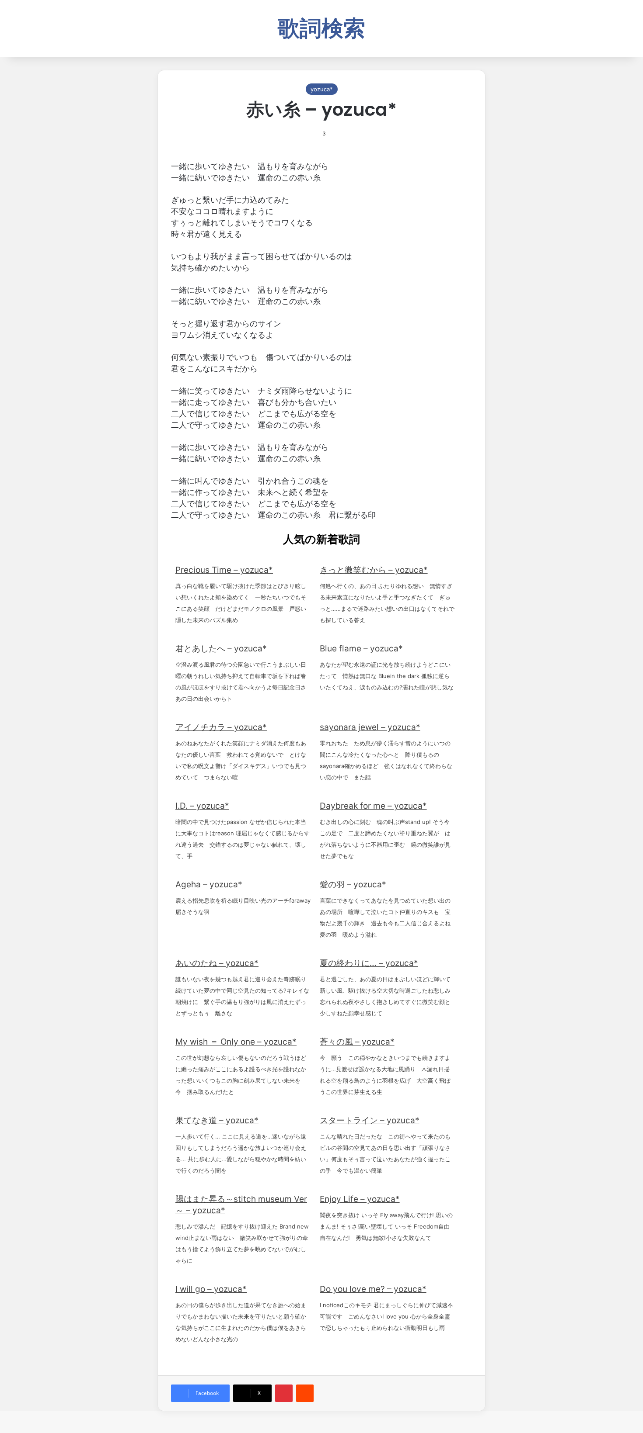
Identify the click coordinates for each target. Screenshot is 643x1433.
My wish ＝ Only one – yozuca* (236, 1042)
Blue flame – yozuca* (361, 649)
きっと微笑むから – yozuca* (374, 570)
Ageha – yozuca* (208, 884)
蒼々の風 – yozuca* (357, 1042)
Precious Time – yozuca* (224, 570)
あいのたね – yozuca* (217, 963)
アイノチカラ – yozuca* (221, 727)
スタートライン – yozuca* (369, 1120)
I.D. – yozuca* (202, 806)
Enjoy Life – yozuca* (360, 1199)
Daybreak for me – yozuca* (373, 806)
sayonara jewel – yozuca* (370, 727)
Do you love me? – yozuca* (373, 1289)
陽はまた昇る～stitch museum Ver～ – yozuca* (241, 1204)
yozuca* (322, 89)
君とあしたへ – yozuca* (221, 649)
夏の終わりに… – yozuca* (369, 963)
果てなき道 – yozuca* (217, 1120)
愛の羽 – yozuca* (353, 884)
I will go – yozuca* (211, 1289)
